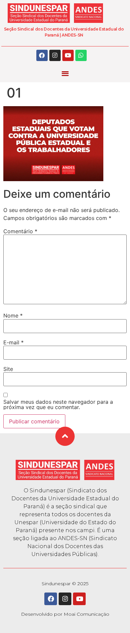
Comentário (20, 231)
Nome (13, 315)
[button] (65, 73)
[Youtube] (68, 55)
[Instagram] (55, 55)
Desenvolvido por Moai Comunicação (65, 614)
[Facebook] (42, 55)
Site (8, 369)
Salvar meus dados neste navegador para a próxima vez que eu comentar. (58, 404)
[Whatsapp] (81, 55)
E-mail (13, 342)
